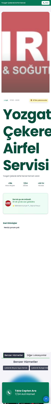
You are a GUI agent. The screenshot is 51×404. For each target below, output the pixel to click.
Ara (46, 3)
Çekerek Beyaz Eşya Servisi (15, 368)
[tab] (13, 355)
